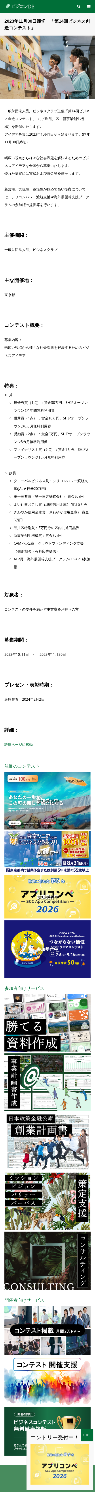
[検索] (78, 6)
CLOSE (87, 1435)
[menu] (88, 6)
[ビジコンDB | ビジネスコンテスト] (20, 6)
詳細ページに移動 (18, 744)
